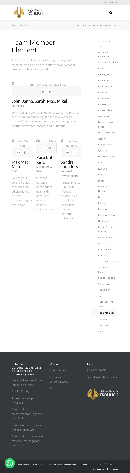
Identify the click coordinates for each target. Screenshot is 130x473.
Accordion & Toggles (104, 43)
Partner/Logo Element (105, 229)
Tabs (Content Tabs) (105, 304)
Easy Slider (104, 116)
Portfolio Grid (105, 237)
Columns (102, 92)
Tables (101, 295)
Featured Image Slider (106, 124)
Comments (103, 98)
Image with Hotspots (103, 189)
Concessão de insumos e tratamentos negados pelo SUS (27, 441)
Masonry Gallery (106, 215)
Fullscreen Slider (106, 132)
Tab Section (104, 289)
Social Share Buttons (104, 269)
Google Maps (105, 144)
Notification (104, 220)
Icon (100, 162)
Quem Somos (57, 370)
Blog (52, 388)
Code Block (104, 80)
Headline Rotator (107, 156)
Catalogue (103, 74)
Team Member (20, 25)
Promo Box (103, 255)
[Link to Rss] (115, 464)
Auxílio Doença (21, 391)
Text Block (103, 325)
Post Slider (103, 243)
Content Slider (105, 110)
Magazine (103, 203)
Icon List (102, 174)
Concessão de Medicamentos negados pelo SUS (27, 414)
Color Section (105, 86)
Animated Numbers (108, 62)
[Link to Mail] (110, 464)
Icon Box (102, 168)
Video (101, 331)
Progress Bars (105, 249)
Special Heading (106, 277)
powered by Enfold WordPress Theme (71, 464)
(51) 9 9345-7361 (97, 370)
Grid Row (102, 150)
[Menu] (116, 12)
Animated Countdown (104, 54)
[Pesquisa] (109, 12)
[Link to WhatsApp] (100, 464)
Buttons (102, 68)
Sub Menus (104, 283)
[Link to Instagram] (105, 464)
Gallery (102, 138)
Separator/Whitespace (108, 261)
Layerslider (104, 197)
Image (101, 180)
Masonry (102, 209)
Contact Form (105, 104)
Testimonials (104, 319)
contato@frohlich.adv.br (102, 377)
